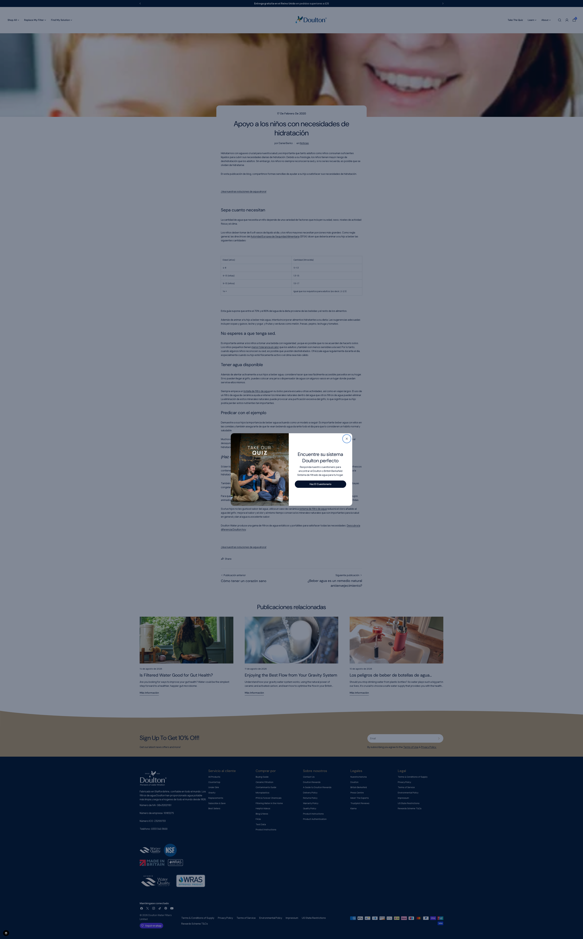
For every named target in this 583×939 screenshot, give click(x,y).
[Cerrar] (346, 438)
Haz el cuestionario (320, 484)
